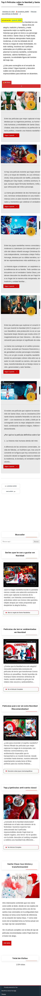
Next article (9, 491)
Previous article (12, 486)
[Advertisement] (20, 507)
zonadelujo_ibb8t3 (23, 11)
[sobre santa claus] (20, 886)
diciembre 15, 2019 (8, 11)
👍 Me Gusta (6, 82)
